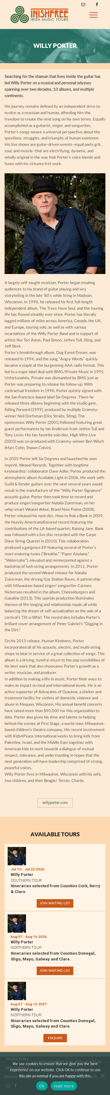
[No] (102, 1076)
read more (64, 1085)
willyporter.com (55, 803)
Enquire (55, 1038)
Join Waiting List (55, 903)
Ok (42, 1085)
